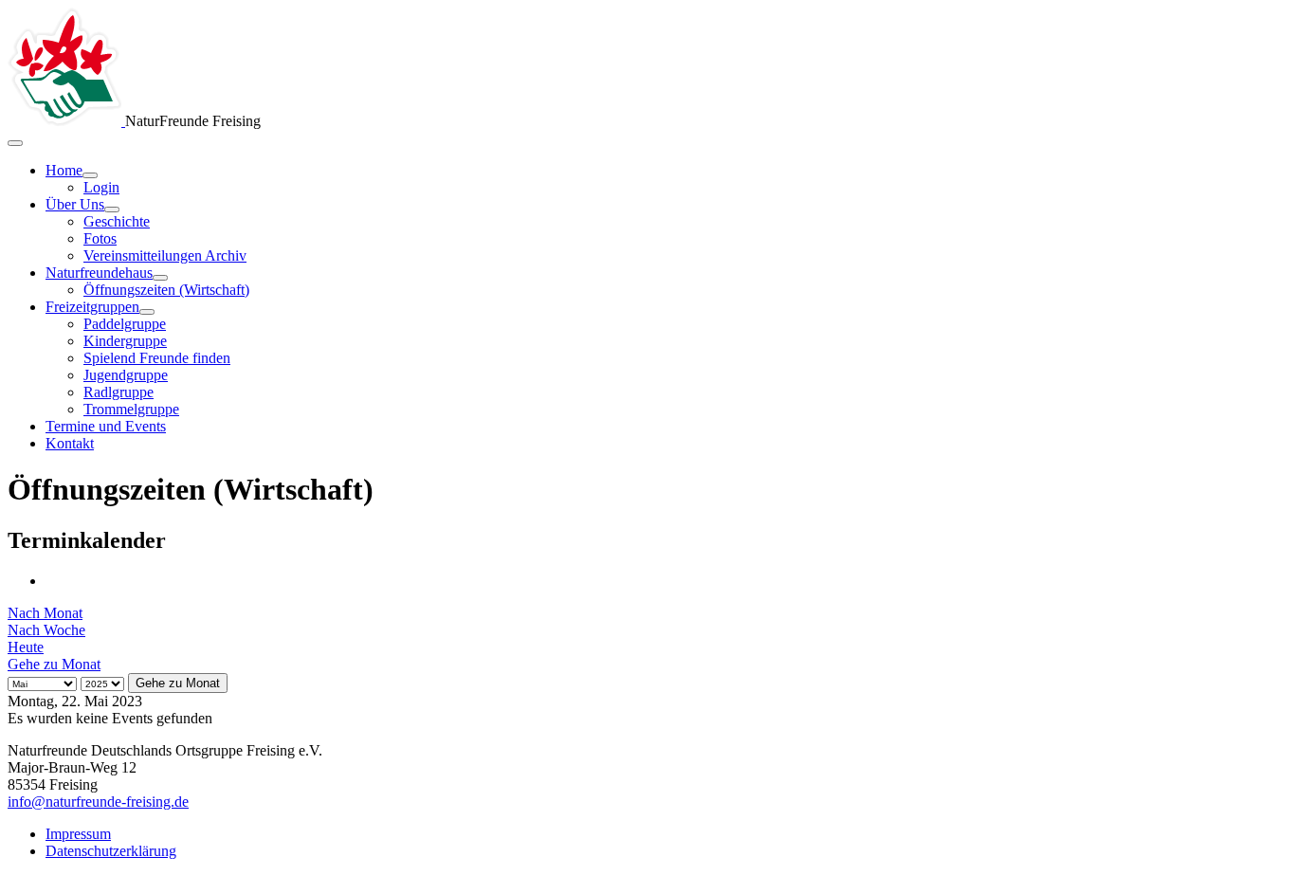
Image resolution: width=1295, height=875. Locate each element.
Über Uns (75, 204)
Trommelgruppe (131, 409)
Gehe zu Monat (54, 664)
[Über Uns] (111, 209)
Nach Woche (46, 630)
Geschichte (116, 221)
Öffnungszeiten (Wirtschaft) (166, 290)
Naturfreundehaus (99, 272)
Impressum (78, 834)
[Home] (90, 175)
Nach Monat (45, 613)
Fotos (100, 238)
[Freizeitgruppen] (147, 312)
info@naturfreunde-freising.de (98, 801)
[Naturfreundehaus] (160, 278)
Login (101, 187)
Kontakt (70, 443)
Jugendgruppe (125, 375)
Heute (26, 647)
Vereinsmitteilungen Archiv (164, 255)
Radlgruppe (118, 392)
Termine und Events (106, 426)
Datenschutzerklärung (111, 851)
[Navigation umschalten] (15, 143)
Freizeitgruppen (92, 307)
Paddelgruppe (124, 324)
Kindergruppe (125, 341)
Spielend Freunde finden (156, 358)
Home (64, 170)
